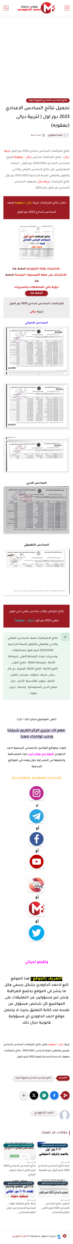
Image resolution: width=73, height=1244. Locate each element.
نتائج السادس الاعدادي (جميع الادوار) (48, 100)
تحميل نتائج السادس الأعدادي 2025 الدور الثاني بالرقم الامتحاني (56, 1208)
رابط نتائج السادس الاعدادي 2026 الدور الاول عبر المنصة (54, 1168)
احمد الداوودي (55, 135)
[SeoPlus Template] (59, 1236)
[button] (54, 1095)
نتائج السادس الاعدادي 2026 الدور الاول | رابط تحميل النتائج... (19, 1170)
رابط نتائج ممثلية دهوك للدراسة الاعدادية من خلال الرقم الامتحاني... (21, 1208)
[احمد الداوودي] (36, 8)
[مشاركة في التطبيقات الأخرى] (24, 1095)
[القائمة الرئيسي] (67, 8)
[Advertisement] (36, 59)
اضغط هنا (19, 268)
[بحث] (5, 8)
